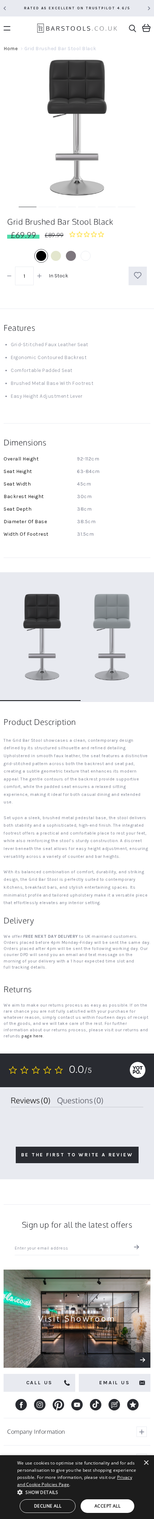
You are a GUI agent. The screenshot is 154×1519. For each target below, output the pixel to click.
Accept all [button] (107, 1506)
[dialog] (77, 1487)
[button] (77, 1492)
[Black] (41, 256)
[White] (86, 256)
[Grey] (71, 256)
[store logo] (77, 29)
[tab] (30, 1100)
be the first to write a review (77, 1155)
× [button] (146, 1463)
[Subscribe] (134, 1248)
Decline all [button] (47, 1506)
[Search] (132, 28)
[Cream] (56, 256)
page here (32, 1035)
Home (11, 49)
